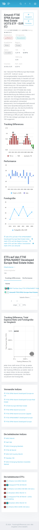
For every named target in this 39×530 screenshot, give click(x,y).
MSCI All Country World (14, 454)
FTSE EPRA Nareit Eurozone (15, 410)
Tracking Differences (12, 278)
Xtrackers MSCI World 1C (17, 493)
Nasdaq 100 (10, 458)
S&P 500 (9, 442)
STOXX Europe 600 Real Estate (16, 406)
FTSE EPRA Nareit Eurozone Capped (18, 414)
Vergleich (28, 17)
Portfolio (28, 23)
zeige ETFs (19, 305)
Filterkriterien (9, 267)
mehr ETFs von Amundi (12, 246)
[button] (20, 3)
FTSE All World (11, 450)
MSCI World (10, 438)
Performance (27, 278)
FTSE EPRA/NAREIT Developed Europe (19, 418)
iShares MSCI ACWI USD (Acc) (19, 507)
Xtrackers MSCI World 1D (18, 503)
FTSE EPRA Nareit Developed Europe (19, 422)
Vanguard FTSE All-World (17, 485)
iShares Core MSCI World (17, 481)
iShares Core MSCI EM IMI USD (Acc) (21, 489)
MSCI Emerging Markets (14, 446)
